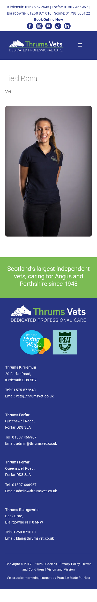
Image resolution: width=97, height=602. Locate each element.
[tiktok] (58, 26)
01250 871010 (39, 13)
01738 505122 (78, 13)
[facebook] (30, 26)
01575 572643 (37, 7)
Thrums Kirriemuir (20, 367)
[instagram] (39, 26)
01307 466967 (76, 7)
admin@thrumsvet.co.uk (36, 443)
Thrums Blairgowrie (22, 510)
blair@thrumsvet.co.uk (35, 538)
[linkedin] (67, 26)
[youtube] (48, 26)
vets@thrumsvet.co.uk (35, 396)
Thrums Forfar (17, 415)
